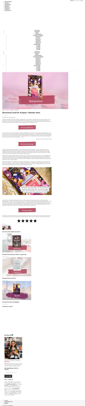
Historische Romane (38, 35)
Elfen (5, 384)
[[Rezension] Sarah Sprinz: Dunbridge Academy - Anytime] (9, 229)
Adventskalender (10, 381)
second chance (18, 391)
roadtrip (10, 391)
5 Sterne (38, 49)
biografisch (5, 382)
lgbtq (11, 388)
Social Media (6, 392)
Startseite (37, 30)
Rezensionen (37, 44)
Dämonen (18, 382)
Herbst (13, 386)
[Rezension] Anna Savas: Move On (9, 278)
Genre (37, 33)
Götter (3, 223)
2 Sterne (38, 45)
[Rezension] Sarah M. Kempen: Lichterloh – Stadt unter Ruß (14, 254)
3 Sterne (38, 46)
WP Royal (11, 405)
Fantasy (7, 2)
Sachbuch (7, 9)
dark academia (15, 382)
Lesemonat (37, 31)
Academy (5, 381)
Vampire (11, 393)
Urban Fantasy (6, 393)
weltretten (19, 393)
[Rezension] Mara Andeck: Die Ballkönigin (10, 301)
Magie (5, 389)
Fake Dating (20, 384)
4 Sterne (38, 48)
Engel (17, 384)
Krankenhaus (6, 388)
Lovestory (15, 388)
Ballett (20, 381)
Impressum (7, 402)
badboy (17, 381)
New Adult (7, 5)
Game (18, 385)
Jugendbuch (8, 4)
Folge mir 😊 (8, 376)
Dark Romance (8, 1)
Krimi (9, 388)
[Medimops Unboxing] (4, 229)
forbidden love (14, 385)
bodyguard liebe (10, 382)
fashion (10, 385)
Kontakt (6, 403)
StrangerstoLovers (19, 392)
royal (13, 391)
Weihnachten (15, 393)
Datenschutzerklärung (9, 401)
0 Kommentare (5, 224)
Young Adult (8, 10)
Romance (7, 6)
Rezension (16, 109)
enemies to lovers (11, 384)
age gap (15, 381)
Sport (9, 392)
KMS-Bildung (7, 361)
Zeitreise (12, 394)
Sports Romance (13, 392)
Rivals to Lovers (6, 391)
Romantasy (7, 8)
